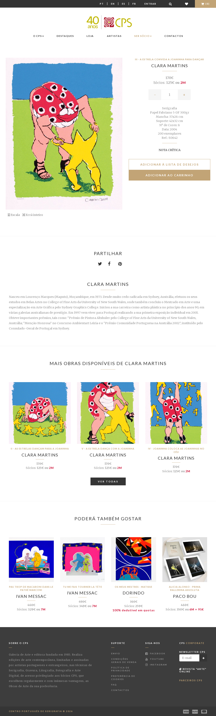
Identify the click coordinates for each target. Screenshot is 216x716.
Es (123, 3)
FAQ (114, 684)
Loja (90, 35)
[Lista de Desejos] (187, 4)
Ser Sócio (142, 35)
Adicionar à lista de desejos (169, 164)
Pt (102, 3)
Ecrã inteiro (34, 215)
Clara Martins (169, 65)
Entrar (150, 3)
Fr (134, 3)
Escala (15, 215)
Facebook (157, 653)
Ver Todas (108, 481)
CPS (191, 643)
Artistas (114, 35)
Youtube (156, 659)
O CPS (37, 35)
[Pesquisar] (171, 4)
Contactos (173, 35)
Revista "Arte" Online (193, 670)
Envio (115, 653)
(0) (207, 3)
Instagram (158, 664)
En (113, 3)
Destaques (65, 35)
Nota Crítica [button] (170, 150)
